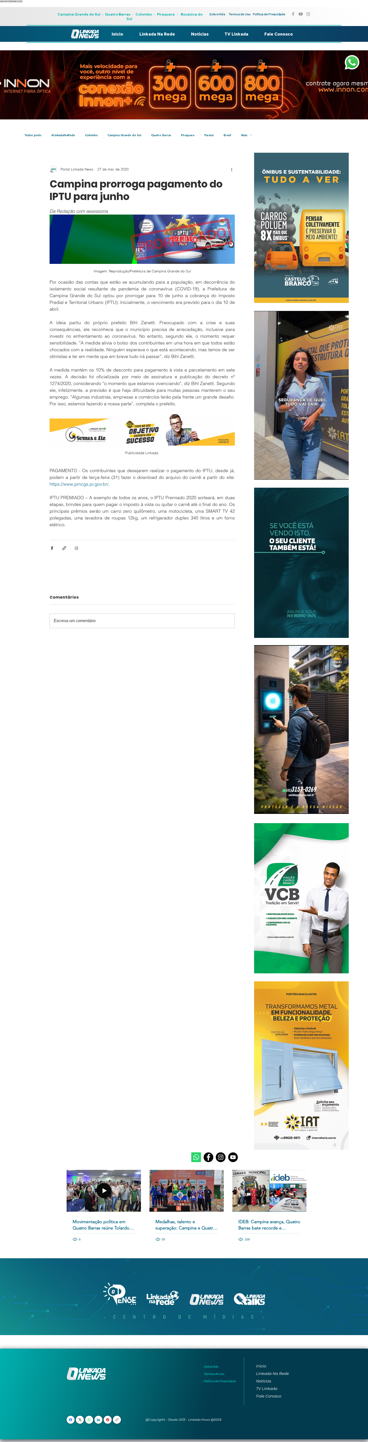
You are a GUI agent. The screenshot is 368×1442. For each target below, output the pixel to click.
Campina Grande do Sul (79, 14)
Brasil (227, 135)
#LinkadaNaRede (63, 135)
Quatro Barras (117, 14)
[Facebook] (208, 1157)
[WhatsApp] (89, 1420)
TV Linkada (266, 1388)
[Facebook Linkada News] (293, 14)
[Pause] (260, 473)
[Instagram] (221, 1157)
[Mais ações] (232, 169)
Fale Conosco (268, 1396)
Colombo (143, 14)
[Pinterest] (108, 1420)
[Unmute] (269, 473)
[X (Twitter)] (80, 1420)
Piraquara (166, 14)
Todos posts (33, 135)
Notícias (263, 1381)
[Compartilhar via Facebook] (52, 548)
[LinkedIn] (98, 1420)
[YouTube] (233, 1157)
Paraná (209, 135)
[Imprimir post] (76, 548)
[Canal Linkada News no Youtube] (300, 14)
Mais (244, 135)
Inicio (261, 1366)
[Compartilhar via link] (64, 548)
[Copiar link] (117, 1420)
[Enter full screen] (342, 473)
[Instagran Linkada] (308, 14)
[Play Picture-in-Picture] (333, 473)
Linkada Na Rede (272, 1373)
